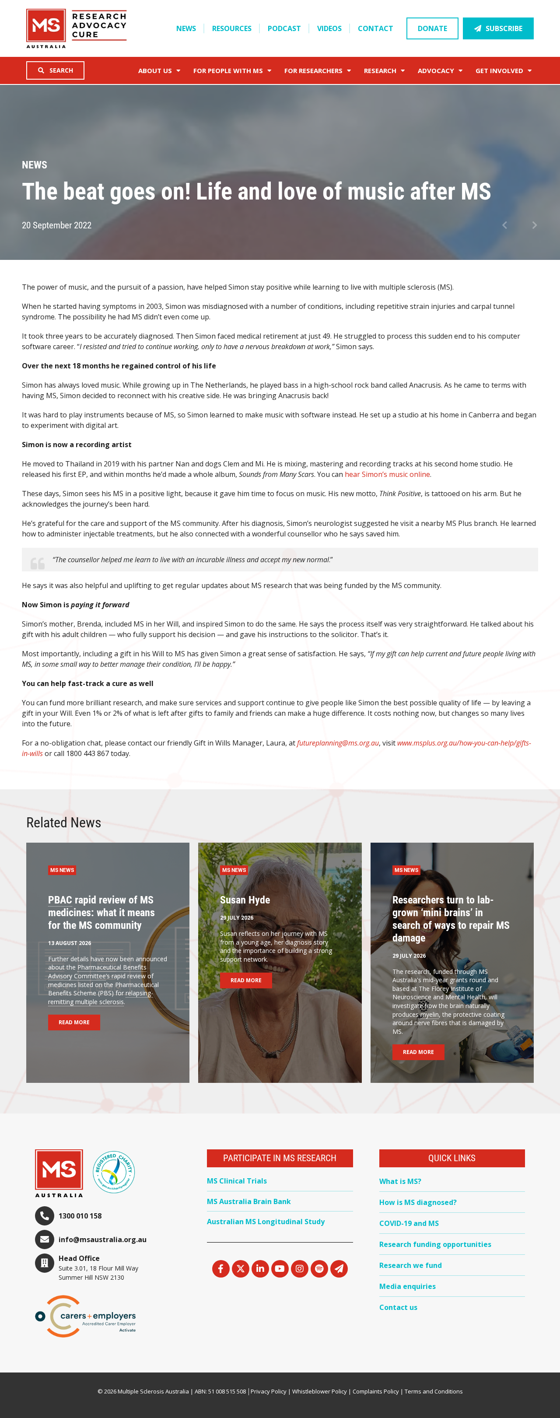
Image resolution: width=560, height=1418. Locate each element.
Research (380, 70)
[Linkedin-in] (260, 1269)
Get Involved (499, 70)
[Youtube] (280, 1269)
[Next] (529, 225)
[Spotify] (319, 1269)
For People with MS (228, 70)
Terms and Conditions (434, 1391)
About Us (155, 70)
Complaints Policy (376, 1391)
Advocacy (436, 70)
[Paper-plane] (339, 1269)
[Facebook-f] (221, 1269)
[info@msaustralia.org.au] (44, 1239)
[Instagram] (299, 1269)
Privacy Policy (269, 1391)
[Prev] (511, 225)
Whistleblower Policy (319, 1391)
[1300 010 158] (44, 1215)
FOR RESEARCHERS (313, 70)
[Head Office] (44, 1263)
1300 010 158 (80, 1216)
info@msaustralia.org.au (103, 1239)
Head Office (79, 1258)
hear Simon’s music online (387, 474)
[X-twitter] (240, 1269)
